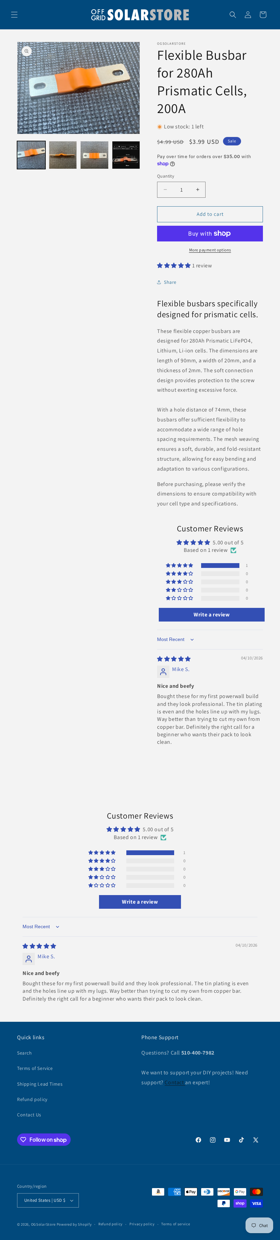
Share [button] (170, 282)
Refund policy (32, 1099)
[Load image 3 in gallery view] (94, 155)
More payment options (210, 249)
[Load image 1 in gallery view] (31, 155)
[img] (174, 659)
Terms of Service (35, 1068)
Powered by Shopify (74, 1224)
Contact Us (29, 1115)
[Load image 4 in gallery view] (126, 155)
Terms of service (175, 1224)
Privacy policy (142, 1224)
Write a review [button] (211, 614)
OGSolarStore (43, 1224)
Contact (175, 1082)
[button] (14, 14)
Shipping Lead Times (39, 1084)
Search (24, 1053)
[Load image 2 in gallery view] (63, 155)
